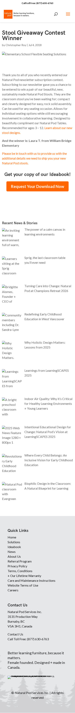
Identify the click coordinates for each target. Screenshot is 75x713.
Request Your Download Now (37, 186)
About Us (14, 556)
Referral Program (20, 561)
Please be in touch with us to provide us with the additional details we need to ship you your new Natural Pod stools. (34, 158)
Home (12, 537)
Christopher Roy (16, 45)
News (12, 551)
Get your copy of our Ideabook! (37, 174)
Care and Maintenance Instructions (31, 580)
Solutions (14, 542)
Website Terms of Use (23, 585)
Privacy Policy (17, 566)
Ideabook (14, 547)
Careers (13, 590)
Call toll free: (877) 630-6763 (37, 3)
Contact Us (15, 634)
